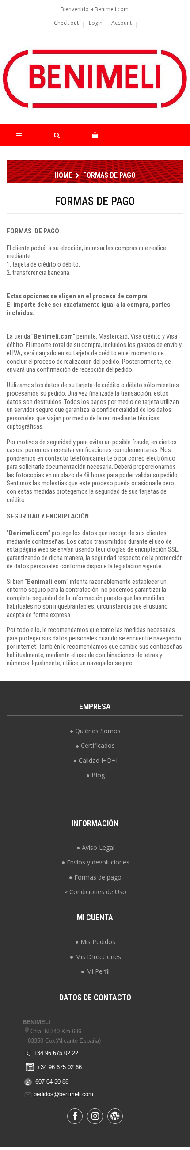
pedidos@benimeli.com (63, 1094)
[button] (57, 135)
